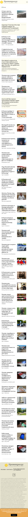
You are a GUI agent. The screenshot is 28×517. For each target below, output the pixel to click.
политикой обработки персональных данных (13, 511)
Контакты (10, 469)
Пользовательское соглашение (19, 469)
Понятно (14, 515)
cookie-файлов (17, 512)
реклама (3, 469)
